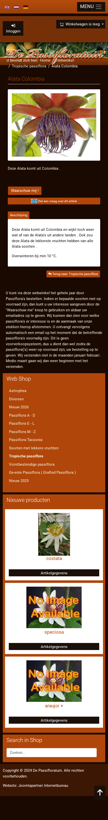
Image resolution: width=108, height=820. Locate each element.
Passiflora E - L (21, 423)
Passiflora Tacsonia (25, 440)
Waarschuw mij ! (25, 190)
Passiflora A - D (22, 415)
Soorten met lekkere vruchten (34, 448)
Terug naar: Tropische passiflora (74, 274)
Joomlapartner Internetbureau (43, 785)
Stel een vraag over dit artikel (57, 201)
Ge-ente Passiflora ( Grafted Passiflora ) (42, 472)
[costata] (54, 534)
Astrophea (17, 391)
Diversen (16, 399)
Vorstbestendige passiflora (32, 464)
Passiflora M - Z (22, 431)
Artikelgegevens (54, 573)
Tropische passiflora (26, 456)
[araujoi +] (54, 680)
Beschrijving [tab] (18, 215)
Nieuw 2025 (19, 481)
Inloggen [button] (13, 31)
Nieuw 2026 (19, 407)
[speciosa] (54, 607)
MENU (87, 6)
